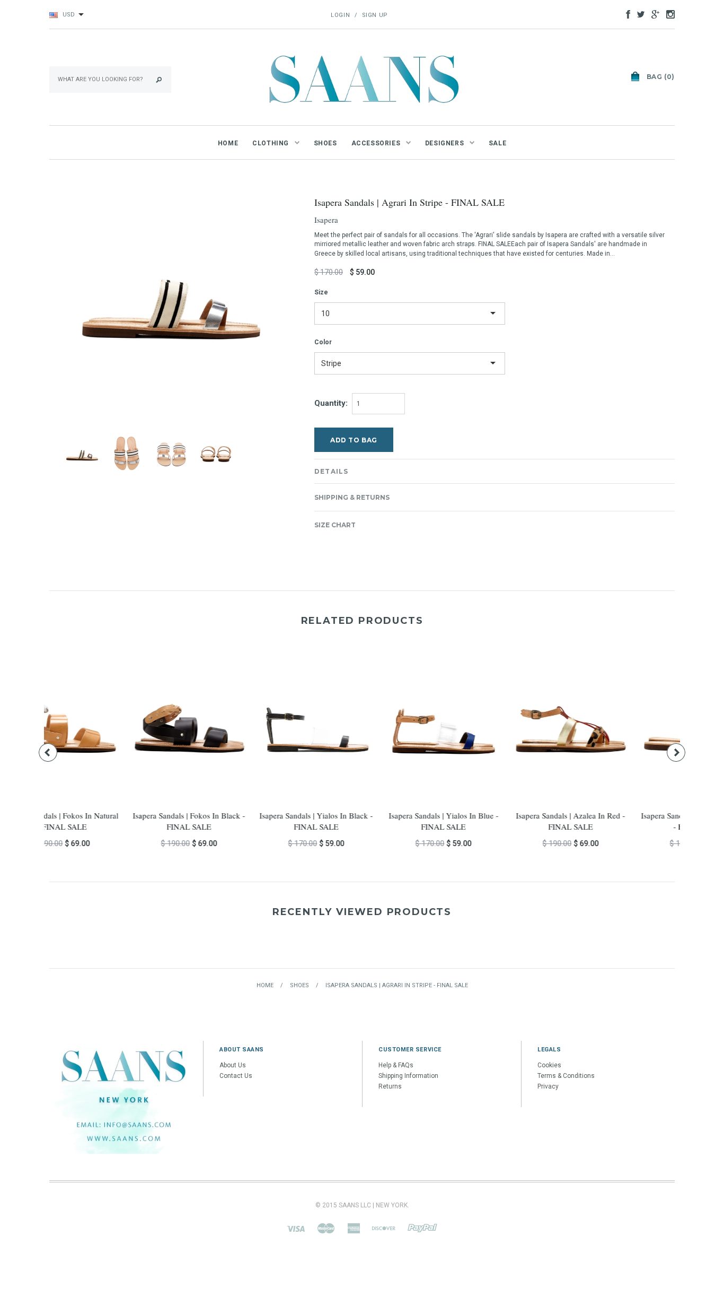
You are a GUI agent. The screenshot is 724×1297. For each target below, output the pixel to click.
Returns (390, 1086)
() (661, 77)
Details (331, 471)
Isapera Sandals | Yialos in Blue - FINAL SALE (235, 821)
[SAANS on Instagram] (668, 14)
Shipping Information (408, 1076)
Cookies (549, 1065)
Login (340, 15)
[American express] (353, 1228)
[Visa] (296, 1228)
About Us (232, 1065)
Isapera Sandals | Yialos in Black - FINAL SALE (107, 821)
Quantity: (331, 403)
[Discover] (383, 1228)
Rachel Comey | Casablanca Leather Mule (616, 821)
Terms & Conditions (566, 1076)
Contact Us (235, 1076)
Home (265, 985)
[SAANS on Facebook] (625, 14)
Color (323, 342)
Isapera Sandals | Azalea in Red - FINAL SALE (362, 821)
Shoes (299, 985)
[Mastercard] (326, 1228)
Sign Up (375, 15)
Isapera (326, 219)
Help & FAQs (395, 1065)
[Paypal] (422, 1228)
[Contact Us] (123, 1097)
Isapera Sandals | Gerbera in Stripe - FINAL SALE (489, 821)
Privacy (548, 1086)
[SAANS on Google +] (652, 14)
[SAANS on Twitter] (638, 14)
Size (321, 292)
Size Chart (335, 525)
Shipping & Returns (352, 497)
